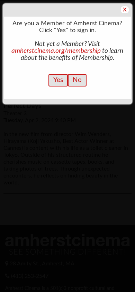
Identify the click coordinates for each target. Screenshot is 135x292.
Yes (58, 80)
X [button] (125, 9)
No (77, 80)
